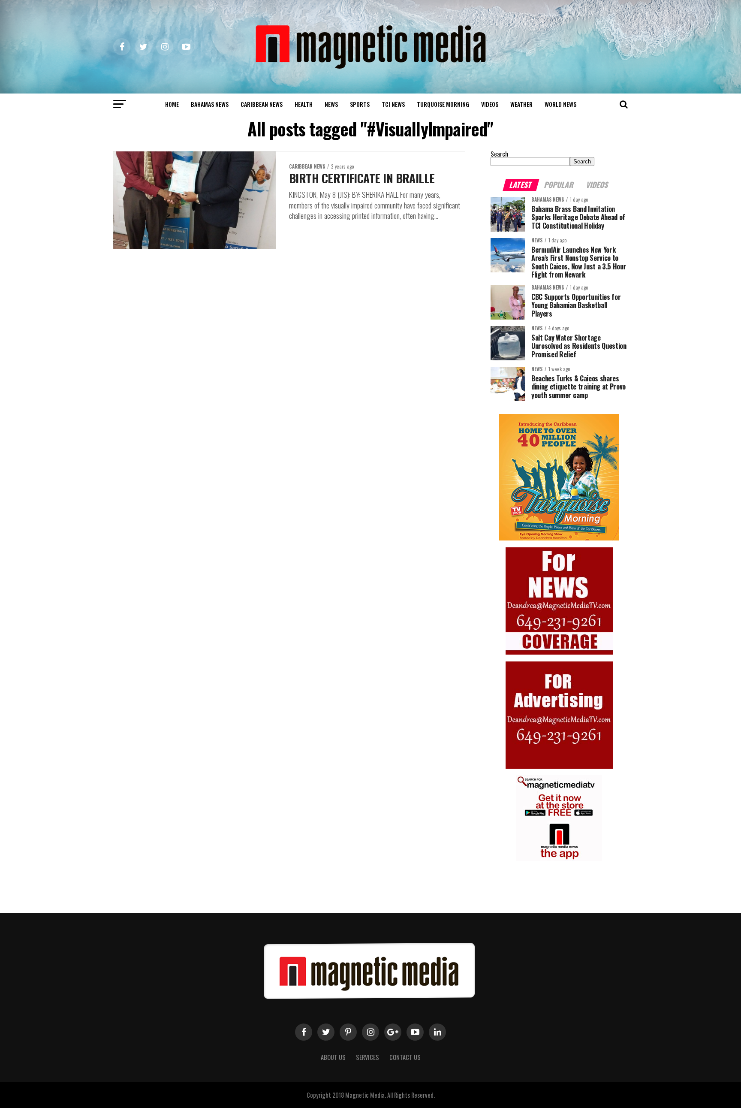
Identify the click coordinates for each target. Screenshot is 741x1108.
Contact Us (405, 1057)
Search (499, 153)
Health (304, 104)
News (331, 104)
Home (172, 104)
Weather (521, 104)
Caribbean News (262, 104)
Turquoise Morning (443, 104)
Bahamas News (210, 104)
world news (560, 104)
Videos (489, 104)
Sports (360, 104)
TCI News (393, 104)
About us (333, 1057)
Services (367, 1057)
